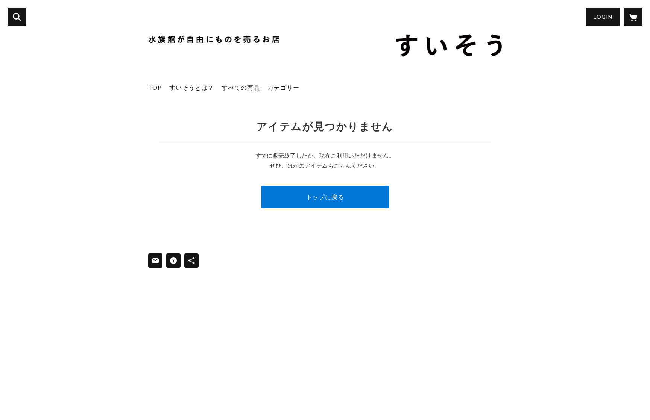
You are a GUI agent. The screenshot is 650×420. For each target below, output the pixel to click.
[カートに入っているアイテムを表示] (633, 17)
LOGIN (603, 17)
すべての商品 (241, 87)
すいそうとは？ (191, 87)
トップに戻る (325, 196)
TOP (155, 87)
